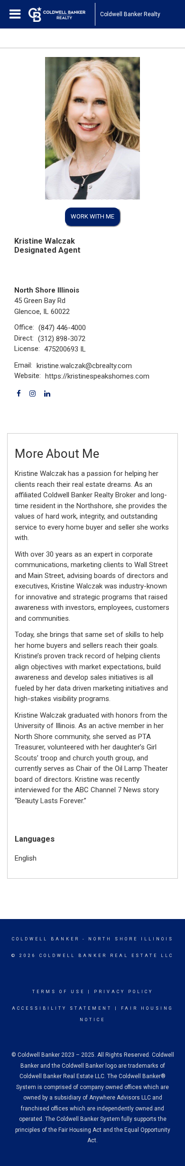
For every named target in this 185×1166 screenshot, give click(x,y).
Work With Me (92, 216)
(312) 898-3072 (61, 338)
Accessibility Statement (62, 1008)
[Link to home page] (61, 14)
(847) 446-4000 (62, 327)
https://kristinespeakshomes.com (97, 376)
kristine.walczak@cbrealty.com (84, 365)
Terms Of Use (58, 991)
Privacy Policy (123, 991)
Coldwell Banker (46, 939)
